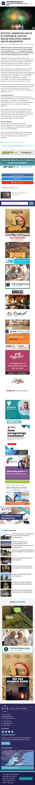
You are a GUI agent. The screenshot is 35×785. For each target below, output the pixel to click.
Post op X (18, 179)
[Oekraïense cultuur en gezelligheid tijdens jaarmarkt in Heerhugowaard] (5, 593)
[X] (6, 731)
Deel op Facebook (18, 175)
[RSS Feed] (12, 731)
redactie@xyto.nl (8, 723)
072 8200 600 (7, 721)
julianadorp (22, 142)
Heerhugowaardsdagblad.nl (14, 2)
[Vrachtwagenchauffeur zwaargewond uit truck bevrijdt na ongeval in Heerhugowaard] (5, 536)
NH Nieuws (31, 44)
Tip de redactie (18, 182)
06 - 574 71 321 (24, 167)
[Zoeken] (31, 203)
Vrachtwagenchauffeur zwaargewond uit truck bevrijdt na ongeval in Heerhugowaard (23, 535)
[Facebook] (2, 731)
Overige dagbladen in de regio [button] (10, 767)
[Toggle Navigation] (31, 3)
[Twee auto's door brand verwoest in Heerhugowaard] (5, 560)
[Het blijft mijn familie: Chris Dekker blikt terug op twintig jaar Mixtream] (5, 585)
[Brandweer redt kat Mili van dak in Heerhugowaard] (5, 577)
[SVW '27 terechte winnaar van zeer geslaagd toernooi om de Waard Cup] (5, 569)
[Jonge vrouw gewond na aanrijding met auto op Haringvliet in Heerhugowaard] (5, 552)
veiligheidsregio (14, 142)
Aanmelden (5, 743)
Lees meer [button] (10, 782)
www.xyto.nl (6, 725)
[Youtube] (9, 731)
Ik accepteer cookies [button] (26, 778)
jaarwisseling (5, 142)
